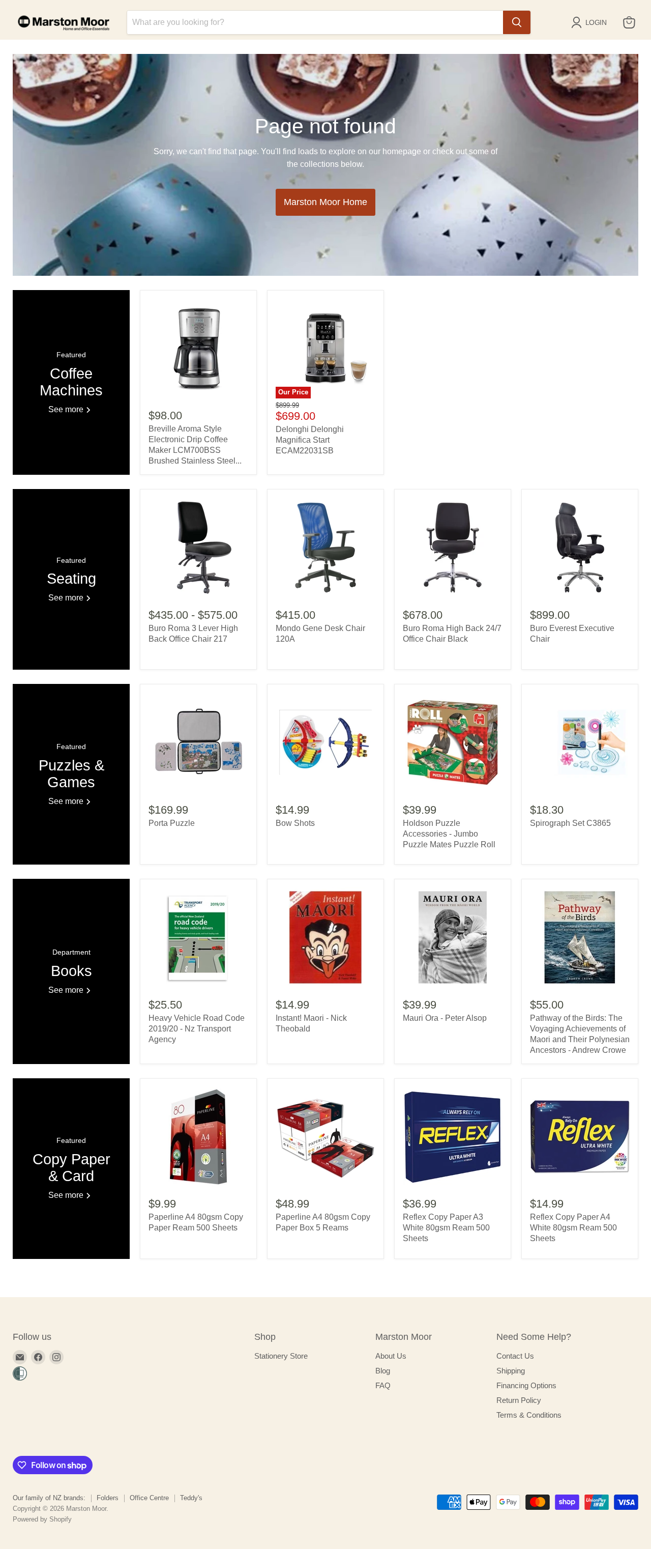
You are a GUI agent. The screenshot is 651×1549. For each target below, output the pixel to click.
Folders (108, 1498)
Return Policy (518, 1400)
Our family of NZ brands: (49, 1498)
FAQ (383, 1385)
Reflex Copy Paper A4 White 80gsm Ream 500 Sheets (573, 1228)
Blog (382, 1370)
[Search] (516, 22)
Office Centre (149, 1498)
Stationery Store (281, 1356)
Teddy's (191, 1498)
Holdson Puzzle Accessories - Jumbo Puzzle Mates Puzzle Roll (449, 834)
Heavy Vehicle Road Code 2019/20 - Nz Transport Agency (197, 1029)
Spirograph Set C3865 (570, 823)
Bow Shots (295, 823)
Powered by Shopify (42, 1519)
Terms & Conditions (528, 1415)
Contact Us (515, 1356)
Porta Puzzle (172, 823)
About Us (390, 1356)
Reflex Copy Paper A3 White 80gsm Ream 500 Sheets (446, 1228)
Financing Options (526, 1385)
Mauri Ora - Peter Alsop (445, 1018)
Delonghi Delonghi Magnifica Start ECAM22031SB (310, 440)
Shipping (510, 1370)
